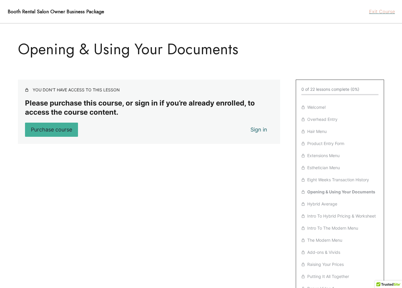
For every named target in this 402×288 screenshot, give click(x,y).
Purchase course (51, 129)
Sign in (258, 129)
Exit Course (382, 11)
